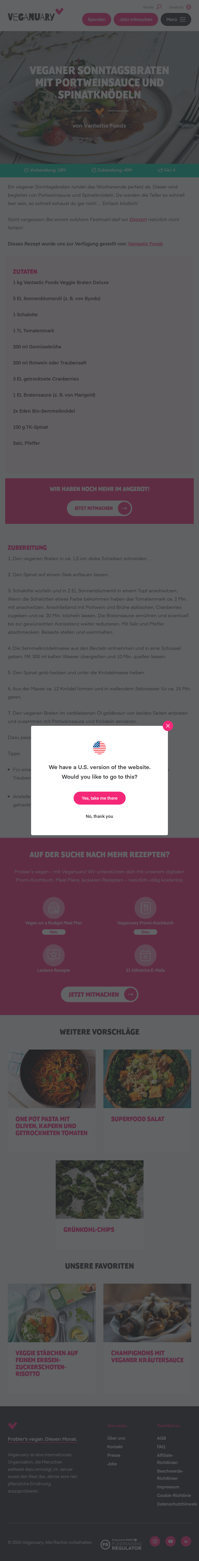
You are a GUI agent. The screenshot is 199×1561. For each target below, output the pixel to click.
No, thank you (99, 816)
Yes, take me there (99, 798)
